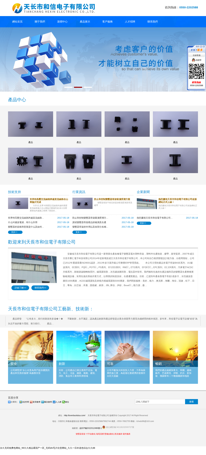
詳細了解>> (20, 287)
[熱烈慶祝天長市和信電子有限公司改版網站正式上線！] (148, 203)
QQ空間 (25, 402)
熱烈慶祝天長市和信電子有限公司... (155, 217)
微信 (67, 402)
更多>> (14, 232)
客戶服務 (107, 21)
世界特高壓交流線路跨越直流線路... (26, 217)
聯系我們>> (40, 287)
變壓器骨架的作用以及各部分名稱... (90, 226)
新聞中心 (62, 21)
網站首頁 (17, 21)
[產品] (30, 124)
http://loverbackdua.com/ (74, 415)
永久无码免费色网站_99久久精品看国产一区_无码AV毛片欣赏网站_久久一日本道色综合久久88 (47, 448)
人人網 (58, 402)
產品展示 (85, 21)
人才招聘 (130, 21)
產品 (30, 142)
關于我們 (40, 21)
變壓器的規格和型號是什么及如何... (26, 226)
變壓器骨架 (80, 434)
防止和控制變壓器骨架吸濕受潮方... (90, 217)
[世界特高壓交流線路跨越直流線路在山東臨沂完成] (19, 203)
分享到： (15, 402)
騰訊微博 (48, 402)
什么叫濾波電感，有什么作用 (22, 222)
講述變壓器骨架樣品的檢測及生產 (89, 222)
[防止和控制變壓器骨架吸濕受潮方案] (83, 203)
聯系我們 (152, 21)
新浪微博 (36, 402)
